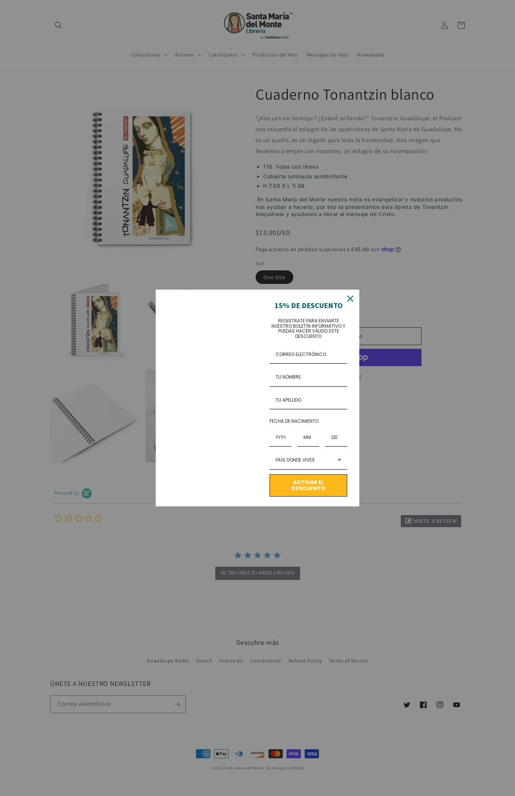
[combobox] (308, 460)
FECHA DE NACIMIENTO (294, 421)
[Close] (350, 299)
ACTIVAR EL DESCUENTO (308, 485)
